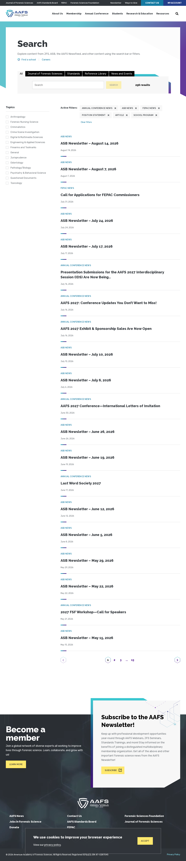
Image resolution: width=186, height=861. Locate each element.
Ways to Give (131, 3)
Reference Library (95, 73)
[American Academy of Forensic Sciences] (17, 13)
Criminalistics (17, 127)
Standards (73, 73)
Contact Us (152, 3)
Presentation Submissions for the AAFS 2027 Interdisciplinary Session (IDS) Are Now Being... (112, 274)
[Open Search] (177, 13)
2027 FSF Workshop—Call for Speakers (93, 612)
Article (119, 115)
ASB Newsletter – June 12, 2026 (87, 509)
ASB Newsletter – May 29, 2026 (87, 560)
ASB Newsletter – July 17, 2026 (87, 246)
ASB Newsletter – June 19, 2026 (87, 457)
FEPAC (64, 3)
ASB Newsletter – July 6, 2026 (86, 380)
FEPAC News (149, 108)
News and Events (121, 73)
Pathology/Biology (20, 167)
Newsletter (115, 3)
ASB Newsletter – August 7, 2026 (88, 169)
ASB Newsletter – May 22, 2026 (87, 586)
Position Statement (94, 115)
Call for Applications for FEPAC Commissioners (100, 195)
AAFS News (16, 815)
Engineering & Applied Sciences (27, 142)
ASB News (127, 108)
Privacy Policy (173, 854)
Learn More (16, 764)
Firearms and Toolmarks (23, 147)
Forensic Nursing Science (24, 122)
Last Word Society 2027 (81, 483)
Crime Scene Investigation (24, 132)
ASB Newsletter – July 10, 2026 (87, 354)
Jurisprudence (18, 157)
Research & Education (139, 13)
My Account (175, 3)
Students (117, 13)
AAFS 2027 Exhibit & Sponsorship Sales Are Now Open (106, 328)
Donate (14, 827)
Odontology (16, 162)
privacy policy (52, 844)
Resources (162, 13)
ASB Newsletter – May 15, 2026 (87, 638)
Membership (74, 13)
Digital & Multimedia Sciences (26, 137)
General (14, 152)
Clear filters (86, 122)
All (21, 73)
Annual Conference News (97, 108)
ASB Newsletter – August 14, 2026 (89, 143)
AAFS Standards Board (47, 3)
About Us (57, 13)
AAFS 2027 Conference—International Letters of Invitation (110, 406)
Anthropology (17, 116)
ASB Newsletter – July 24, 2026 (87, 220)
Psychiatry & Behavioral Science (28, 172)
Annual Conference (97, 13)
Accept (145, 841)
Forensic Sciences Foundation (85, 3)
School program (143, 115)
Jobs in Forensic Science (25, 821)
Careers (46, 59)
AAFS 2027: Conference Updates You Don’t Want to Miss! (109, 303)
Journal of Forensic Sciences (19, 3)
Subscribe (111, 770)
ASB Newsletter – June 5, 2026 (86, 535)
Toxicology (16, 183)
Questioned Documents (23, 178)
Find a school (29, 59)
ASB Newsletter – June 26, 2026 (88, 432)
